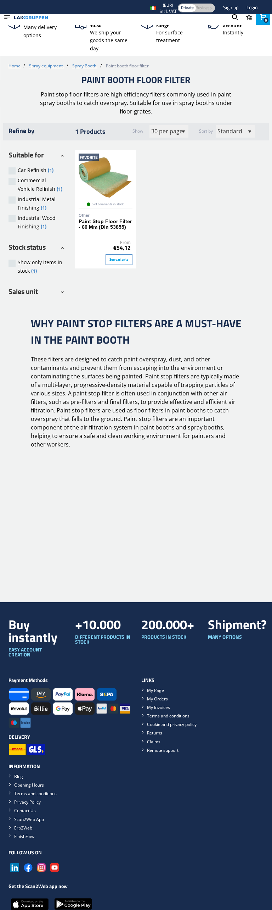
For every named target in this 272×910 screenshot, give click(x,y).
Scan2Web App (29, 819)
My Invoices (158, 707)
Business (204, 7)
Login (252, 7)
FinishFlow (24, 836)
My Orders (157, 699)
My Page (155, 690)
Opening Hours (29, 785)
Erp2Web (23, 828)
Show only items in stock (40, 266)
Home (14, 66)
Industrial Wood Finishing (37, 222)
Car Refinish (35, 170)
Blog (18, 776)
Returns (154, 733)
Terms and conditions (168, 716)
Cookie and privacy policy (172, 724)
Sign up (231, 7)
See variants (119, 259)
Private (187, 7)
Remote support (162, 750)
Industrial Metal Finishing (37, 203)
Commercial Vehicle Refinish (40, 185)
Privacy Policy (27, 802)
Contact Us (25, 811)
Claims (153, 742)
